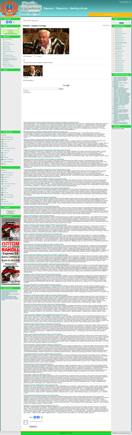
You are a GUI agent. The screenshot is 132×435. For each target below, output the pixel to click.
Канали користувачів (8, 203)
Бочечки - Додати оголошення (121, 96)
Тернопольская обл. (120, 60)
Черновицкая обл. (119, 71)
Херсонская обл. (119, 64)
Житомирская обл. (119, 37)
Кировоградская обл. (120, 46)
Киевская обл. (118, 44)
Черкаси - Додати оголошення (121, 116)
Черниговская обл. (119, 69)
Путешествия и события (9, 148)
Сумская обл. (118, 58)
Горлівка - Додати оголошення (121, 114)
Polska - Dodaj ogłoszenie (120, 90)
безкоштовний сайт (122, 433)
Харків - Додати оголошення (120, 78)
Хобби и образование (8, 161)
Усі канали (5, 201)
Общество (5, 146)
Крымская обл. (118, 47)
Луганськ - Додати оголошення (121, 102)
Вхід (116, 14)
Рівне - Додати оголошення (120, 122)
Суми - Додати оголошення (120, 92)
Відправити (33, 426)
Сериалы (5, 152)
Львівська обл (118, 28)
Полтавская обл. (119, 55)
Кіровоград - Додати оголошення (121, 118)
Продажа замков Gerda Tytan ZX (9, 290)
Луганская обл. (118, 49)
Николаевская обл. (119, 51)
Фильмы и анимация (8, 159)
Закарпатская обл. (119, 39)
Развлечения (6, 150)
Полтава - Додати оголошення (121, 110)
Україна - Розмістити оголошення (122, 93)
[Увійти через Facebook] (10, 22)
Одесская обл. (118, 53)
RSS (130, 2)
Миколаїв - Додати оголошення (121, 100)
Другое (4, 134)
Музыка (5, 143)
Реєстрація (111, 14)
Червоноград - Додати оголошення (122, 94)
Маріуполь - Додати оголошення (121, 101)
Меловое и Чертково (119, 87)
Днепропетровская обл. (120, 33)
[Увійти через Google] (13, 22)
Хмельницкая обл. (119, 65)
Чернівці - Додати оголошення (121, 123)
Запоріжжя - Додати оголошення (121, 97)
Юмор (4, 163)
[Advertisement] (10, 101)
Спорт (4, 155)
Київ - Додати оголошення (120, 77)
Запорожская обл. (119, 40)
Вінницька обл (118, 30)
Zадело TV (39, 56)
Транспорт (5, 157)
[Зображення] (33, 70)
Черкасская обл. (119, 67)
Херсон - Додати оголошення (121, 109)
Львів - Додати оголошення (120, 89)
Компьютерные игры (8, 137)
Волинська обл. (118, 31)
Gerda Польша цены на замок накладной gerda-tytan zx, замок (9, 297)
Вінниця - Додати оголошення (121, 103)
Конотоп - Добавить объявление (121, 95)
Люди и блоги (6, 141)
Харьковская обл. (119, 62)
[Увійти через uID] (7, 22)
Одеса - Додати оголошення (120, 79)
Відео (29, 20)
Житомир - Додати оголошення (121, 117)
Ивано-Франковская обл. (121, 42)
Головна (105, 14)
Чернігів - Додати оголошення (121, 115)
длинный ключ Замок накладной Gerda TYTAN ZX (9, 292)
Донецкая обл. (118, 35)
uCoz (129, 433)
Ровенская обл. (118, 56)
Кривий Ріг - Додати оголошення (121, 99)
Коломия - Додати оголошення (121, 88)
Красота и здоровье (8, 139)
